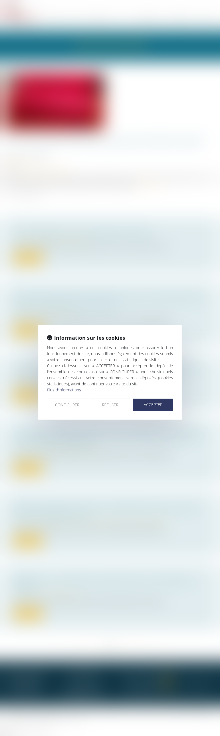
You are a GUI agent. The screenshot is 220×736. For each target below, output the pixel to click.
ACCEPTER (153, 404)
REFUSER (110, 405)
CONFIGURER (67, 405)
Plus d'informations (64, 390)
